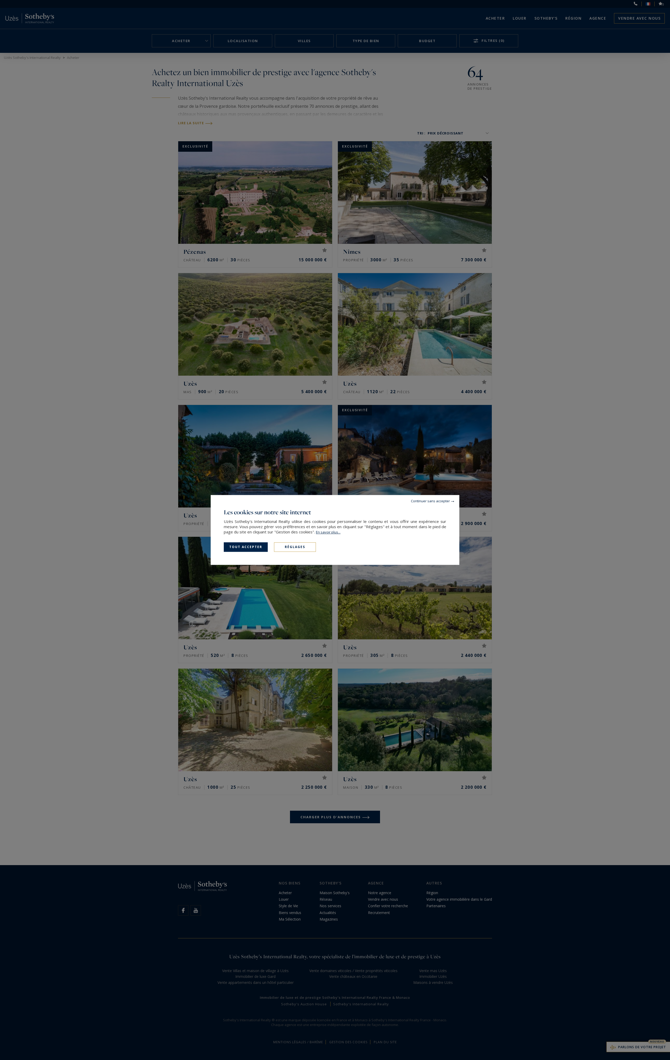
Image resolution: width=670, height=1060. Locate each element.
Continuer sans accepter (430, 501)
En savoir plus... (328, 532)
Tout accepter (245, 547)
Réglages (295, 547)
